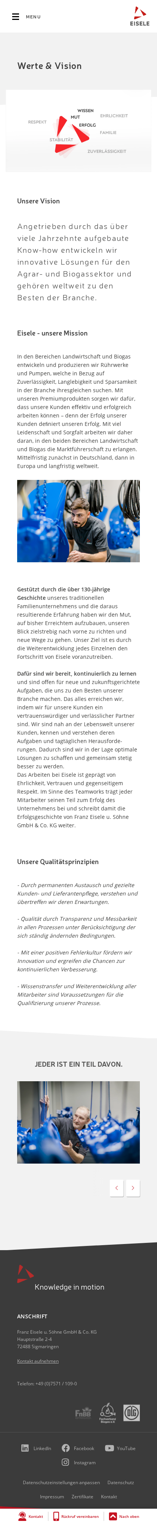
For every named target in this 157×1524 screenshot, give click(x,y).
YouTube (126, 1448)
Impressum (52, 1496)
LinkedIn (42, 1448)
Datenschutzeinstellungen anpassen (61, 1482)
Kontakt (36, 1516)
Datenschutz (120, 1482)
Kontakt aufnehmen (38, 1361)
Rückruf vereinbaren (80, 1516)
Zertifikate (82, 1496)
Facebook (84, 1448)
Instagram (85, 1462)
